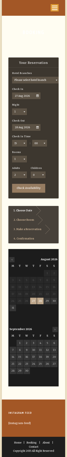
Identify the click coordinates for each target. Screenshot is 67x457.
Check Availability (29, 188)
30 (54, 301)
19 (47, 357)
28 (40, 301)
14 (13, 357)
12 (47, 350)
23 (26, 363)
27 (33, 301)
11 (40, 350)
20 (54, 357)
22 (19, 363)
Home (18, 442)
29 (47, 301)
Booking (31, 442)
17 (33, 357)
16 (26, 357)
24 (33, 363)
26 (47, 363)
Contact (33, 446)
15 (19, 357)
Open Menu (55, 7)
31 (13, 307)
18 (40, 357)
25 (40, 363)
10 (33, 350)
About (46, 442)
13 (54, 350)
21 (13, 363)
